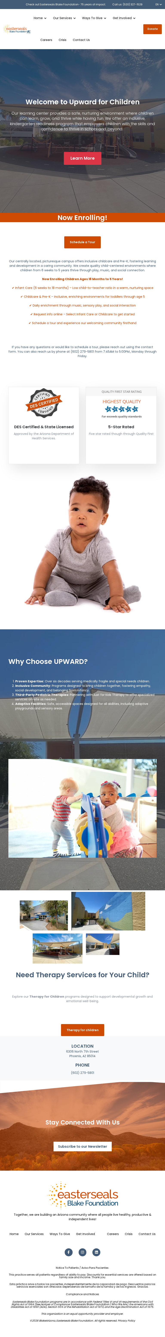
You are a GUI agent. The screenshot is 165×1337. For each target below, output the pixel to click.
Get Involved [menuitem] (85, 1234)
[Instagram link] (83, 1252)
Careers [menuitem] (113, 1234)
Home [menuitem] (14, 1234)
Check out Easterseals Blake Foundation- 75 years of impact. (66, 4)
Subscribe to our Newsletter (82, 1146)
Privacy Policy (126, 1320)
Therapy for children (83, 1030)
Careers (46, 40)
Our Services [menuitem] (34, 1234)
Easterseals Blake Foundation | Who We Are (99, 1304)
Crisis (62, 40)
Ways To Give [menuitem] (60, 1234)
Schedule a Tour (82, 242)
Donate (152, 29)
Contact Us (81, 40)
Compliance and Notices (82, 1294)
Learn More (82, 158)
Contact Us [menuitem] (147, 1234)
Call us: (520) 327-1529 (127, 4)
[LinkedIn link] (96, 1252)
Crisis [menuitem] (129, 1234)
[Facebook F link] (69, 1252)
